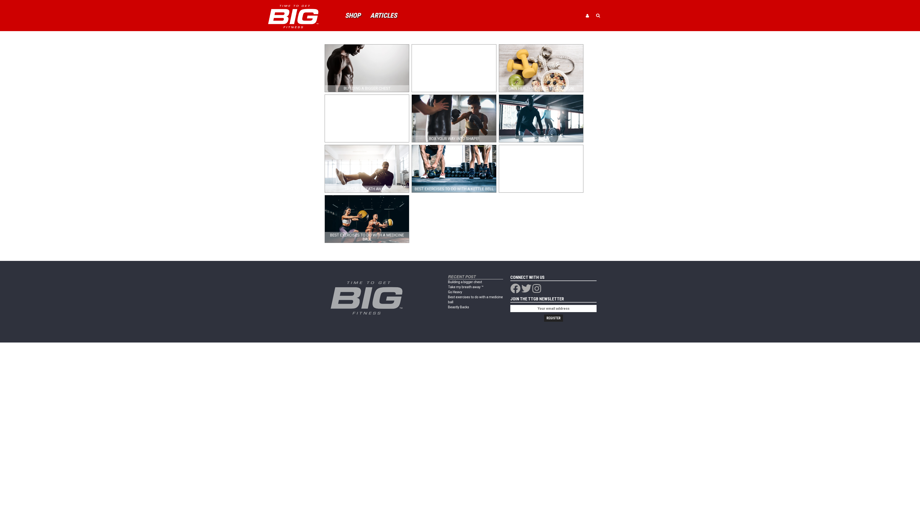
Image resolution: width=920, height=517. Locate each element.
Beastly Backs (458, 307)
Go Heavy (455, 292)
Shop (353, 15)
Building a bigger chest (465, 282)
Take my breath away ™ (465, 287)
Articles (383, 15)
